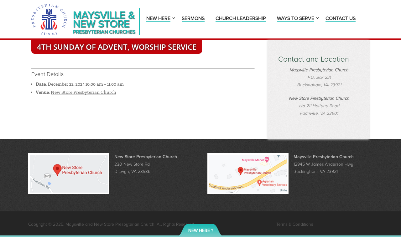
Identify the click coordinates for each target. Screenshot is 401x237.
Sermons (193, 19)
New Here (158, 19)
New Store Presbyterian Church (83, 92)
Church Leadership (241, 19)
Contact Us (340, 19)
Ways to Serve (295, 19)
